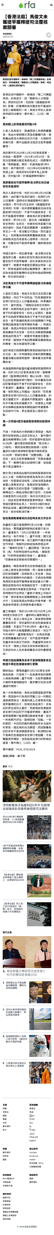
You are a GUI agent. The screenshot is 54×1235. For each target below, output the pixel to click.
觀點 (5, 1115)
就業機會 (6, 1201)
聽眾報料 (33, 1182)
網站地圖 (6, 1218)
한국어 (32, 1119)
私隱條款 (6, 1204)
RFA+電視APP (9, 1178)
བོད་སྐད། (32, 1129)
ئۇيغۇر (31, 1133)
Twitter (32, 1159)
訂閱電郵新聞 (35, 1166)
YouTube (33, 1152)
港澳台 (6, 1112)
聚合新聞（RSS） (37, 1163)
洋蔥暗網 (6, 1182)
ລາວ (31, 1122)
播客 (5, 1159)
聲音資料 (6, 1126)
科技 (5, 1122)
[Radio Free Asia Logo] (27, 4)
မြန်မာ (31, 1115)
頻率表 (6, 1155)
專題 (5, 1119)
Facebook (33, 1155)
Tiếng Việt (33, 1136)
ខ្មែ (30, 1126)
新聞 (5, 1108)
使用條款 (6, 1208)
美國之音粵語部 (9, 1215)
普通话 (32, 1108)
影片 (5, 1129)
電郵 (31, 1178)
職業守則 (6, 1197)
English (32, 1140)
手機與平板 (7, 1185)
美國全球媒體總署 (10, 1211)
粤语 (31, 1112)
